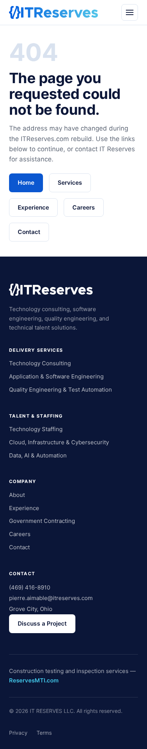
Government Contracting (42, 520)
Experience (33, 207)
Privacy (18, 732)
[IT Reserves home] (53, 12)
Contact (29, 231)
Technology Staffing (36, 429)
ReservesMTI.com (33, 680)
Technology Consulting (40, 363)
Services (70, 182)
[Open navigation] (129, 12)
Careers (83, 207)
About (17, 494)
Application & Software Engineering (56, 376)
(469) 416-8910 (29, 587)
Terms (44, 732)
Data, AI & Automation (38, 455)
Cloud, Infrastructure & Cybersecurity (59, 442)
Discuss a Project (42, 623)
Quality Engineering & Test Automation (60, 389)
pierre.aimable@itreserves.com (51, 598)
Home (26, 182)
